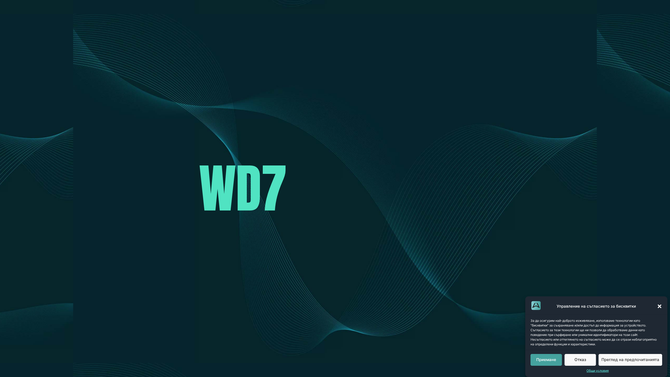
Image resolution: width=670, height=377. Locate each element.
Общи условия (598, 371)
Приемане (546, 359)
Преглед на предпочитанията (630, 359)
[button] (659, 306)
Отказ (580, 359)
